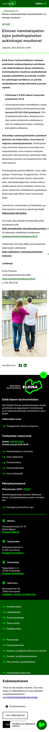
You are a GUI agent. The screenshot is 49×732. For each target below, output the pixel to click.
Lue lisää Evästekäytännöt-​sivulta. (20, 697)
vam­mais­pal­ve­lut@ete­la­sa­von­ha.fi (19, 236)
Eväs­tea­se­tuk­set (17, 706)
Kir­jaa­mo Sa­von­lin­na (13, 553)
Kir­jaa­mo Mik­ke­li (10, 532)
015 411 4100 (17, 442)
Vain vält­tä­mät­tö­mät (15, 715)
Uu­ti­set (6, 24)
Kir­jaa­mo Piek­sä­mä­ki (13, 573)
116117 (26, 489)
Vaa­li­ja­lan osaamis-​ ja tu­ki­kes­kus (19, 594)
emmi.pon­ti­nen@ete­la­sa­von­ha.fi (18, 279)
